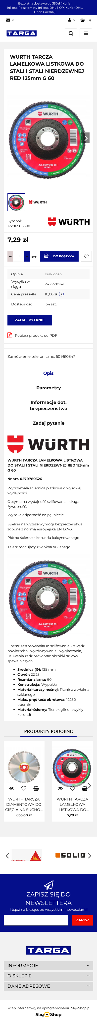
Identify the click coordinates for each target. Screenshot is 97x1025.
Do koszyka (63, 256)
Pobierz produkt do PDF (36, 335)
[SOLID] (70, 855)
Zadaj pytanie (30, 320)
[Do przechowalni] (86, 256)
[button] (85, 20)
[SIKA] (26, 855)
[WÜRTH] (69, 221)
